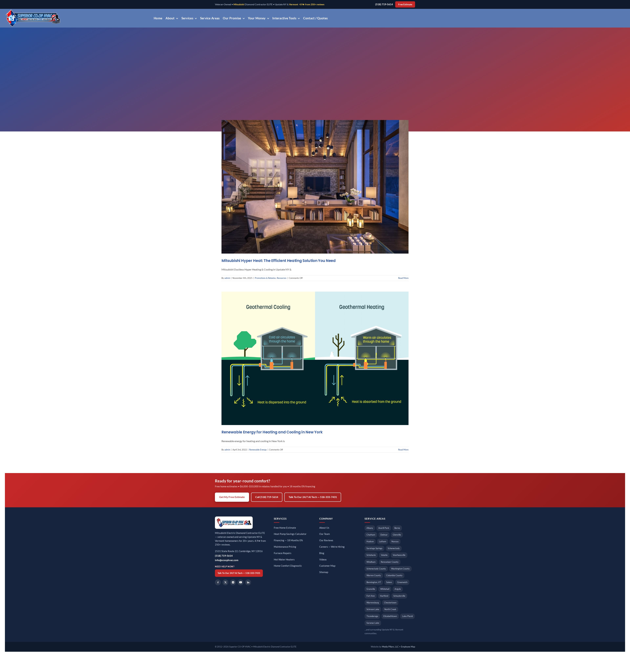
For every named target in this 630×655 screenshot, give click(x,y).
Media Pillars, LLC (390, 646)
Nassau (395, 541)
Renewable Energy (258, 449)
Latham (382, 541)
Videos (323, 559)
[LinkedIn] (248, 582)
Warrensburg (373, 602)
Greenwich (402, 582)
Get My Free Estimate (232, 497)
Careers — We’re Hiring (332, 546)
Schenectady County (376, 568)
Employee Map (408, 646)
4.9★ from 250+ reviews (311, 4)
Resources (281, 278)
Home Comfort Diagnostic (288, 565)
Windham (371, 562)
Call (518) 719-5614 (266, 497)
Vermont (293, 4)
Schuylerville (399, 596)
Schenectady (394, 548)
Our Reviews (326, 540)
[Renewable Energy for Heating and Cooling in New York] (315, 358)
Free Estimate (405, 4)
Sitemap (323, 572)
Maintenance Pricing (285, 546)
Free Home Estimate (285, 527)
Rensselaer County (390, 562)
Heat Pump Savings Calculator (290, 534)
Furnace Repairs (282, 553)
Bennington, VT (374, 582)
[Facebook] (218, 582)
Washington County (400, 568)
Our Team (324, 534)
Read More (403, 278)
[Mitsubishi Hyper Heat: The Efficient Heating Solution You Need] (315, 187)
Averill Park (383, 528)
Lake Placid (407, 616)
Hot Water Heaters (284, 559)
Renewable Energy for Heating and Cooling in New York (272, 432)
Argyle (398, 589)
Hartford (384, 596)
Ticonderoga (372, 616)
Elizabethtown (390, 616)
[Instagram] (233, 582)
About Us (324, 527)
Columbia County (394, 575)
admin (227, 278)
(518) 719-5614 (384, 4)
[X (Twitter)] (225, 582)
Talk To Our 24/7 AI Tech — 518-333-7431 (313, 497)
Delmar (384, 534)
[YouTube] (240, 582)
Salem (389, 582)
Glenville (397, 534)
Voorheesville (399, 555)
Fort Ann (371, 596)
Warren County (374, 575)
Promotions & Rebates (265, 278)
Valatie (384, 555)
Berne (397, 528)
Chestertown (390, 602)
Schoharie (371, 555)
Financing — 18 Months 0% (288, 540)
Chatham (371, 534)
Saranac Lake (373, 623)
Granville (371, 589)
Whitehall (384, 589)
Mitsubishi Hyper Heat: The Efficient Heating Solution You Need (278, 260)
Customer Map (327, 565)
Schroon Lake (373, 609)
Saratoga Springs (374, 548)
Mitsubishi (238, 4)
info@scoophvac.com (226, 560)
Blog (321, 553)
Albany (370, 528)
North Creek (390, 609)
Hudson (370, 541)
